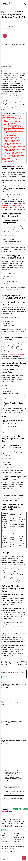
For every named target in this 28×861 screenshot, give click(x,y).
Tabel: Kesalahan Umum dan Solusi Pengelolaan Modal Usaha (14, 156)
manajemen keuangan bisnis (11, 44)
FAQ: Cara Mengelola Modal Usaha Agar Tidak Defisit (14, 160)
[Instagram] (22, 815)
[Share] (24, 858)
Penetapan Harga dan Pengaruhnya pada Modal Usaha (14, 146)
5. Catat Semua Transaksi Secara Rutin (13, 140)
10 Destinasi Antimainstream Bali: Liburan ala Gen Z (13, 703)
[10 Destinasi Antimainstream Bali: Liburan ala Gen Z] (14, 713)
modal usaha (22, 44)
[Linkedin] (25, 815)
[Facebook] (20, 815)
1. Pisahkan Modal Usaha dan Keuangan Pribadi (14, 122)
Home (2, 11)
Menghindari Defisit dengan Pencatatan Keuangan (12, 137)
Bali (2, 701)
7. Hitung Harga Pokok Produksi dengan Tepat (15, 150)
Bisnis (6, 11)
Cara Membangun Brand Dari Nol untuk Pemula (21, 663)
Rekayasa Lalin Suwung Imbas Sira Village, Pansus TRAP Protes (12, 722)
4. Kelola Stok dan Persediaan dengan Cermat (15, 134)
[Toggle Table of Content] (23, 114)
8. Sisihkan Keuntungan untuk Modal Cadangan (15, 153)
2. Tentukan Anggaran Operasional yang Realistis (14, 125)
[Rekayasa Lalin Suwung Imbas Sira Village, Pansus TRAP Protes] (14, 731)
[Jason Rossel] (4, 26)
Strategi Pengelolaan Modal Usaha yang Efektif (14, 128)
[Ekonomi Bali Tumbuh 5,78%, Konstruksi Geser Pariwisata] (14, 750)
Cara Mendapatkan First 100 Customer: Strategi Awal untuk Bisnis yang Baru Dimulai (12, 772)
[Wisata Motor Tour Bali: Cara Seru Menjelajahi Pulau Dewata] (14, 694)
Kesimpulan (6, 158)
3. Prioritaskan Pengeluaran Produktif (14, 131)
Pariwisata (3, 682)
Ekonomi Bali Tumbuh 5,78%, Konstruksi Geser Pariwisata (13, 740)
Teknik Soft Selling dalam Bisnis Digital (6, 663)
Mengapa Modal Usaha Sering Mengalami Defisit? (12, 116)
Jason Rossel (8, 775)
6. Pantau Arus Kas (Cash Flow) (14, 143)
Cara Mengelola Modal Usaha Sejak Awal (14, 119)
